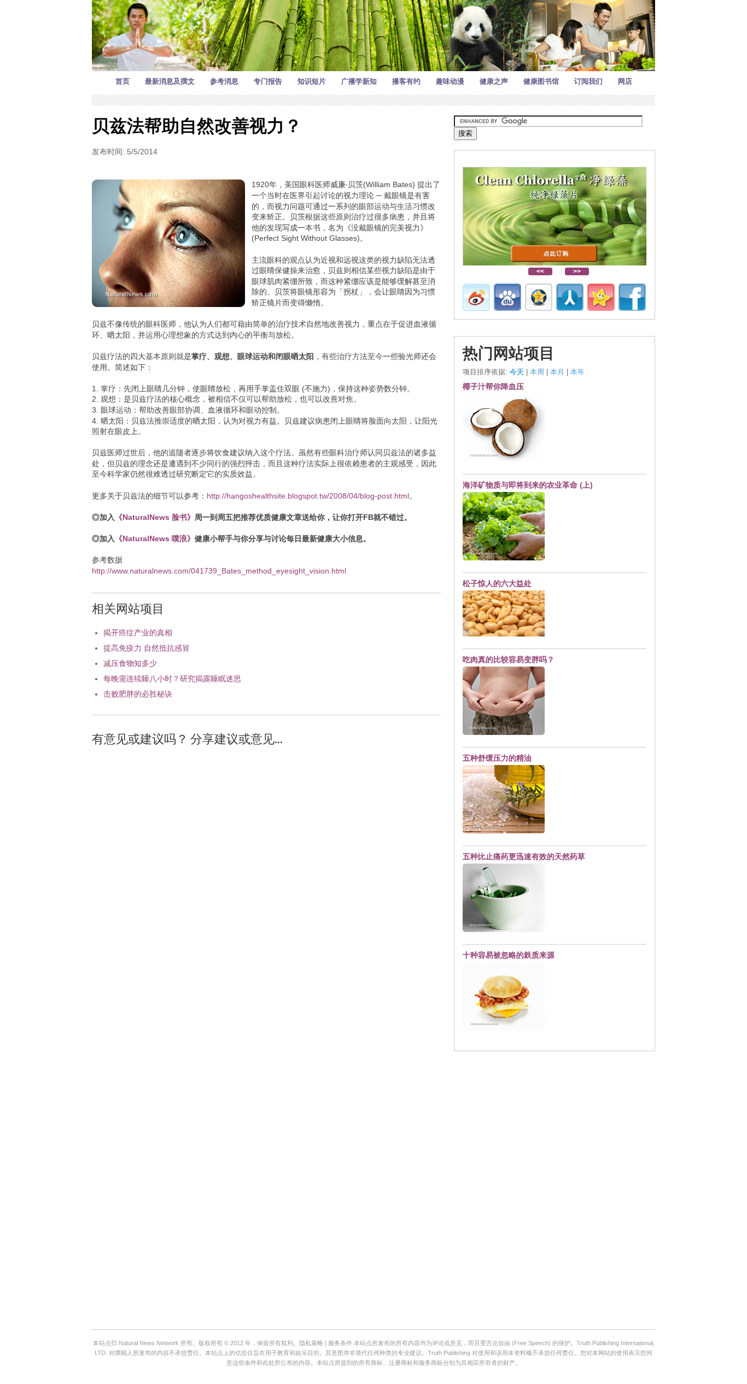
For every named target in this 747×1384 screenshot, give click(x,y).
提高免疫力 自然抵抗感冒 (146, 648)
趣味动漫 (450, 81)
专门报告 (268, 81)
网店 (625, 81)
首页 (122, 81)
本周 (537, 372)
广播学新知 (359, 81)
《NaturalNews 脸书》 (155, 517)
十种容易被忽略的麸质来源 (509, 955)
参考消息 (224, 81)
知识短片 (311, 81)
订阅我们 (588, 81)
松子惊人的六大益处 (497, 583)
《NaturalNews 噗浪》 (155, 538)
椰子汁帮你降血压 (493, 386)
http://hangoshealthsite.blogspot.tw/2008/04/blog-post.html (308, 495)
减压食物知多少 (130, 663)
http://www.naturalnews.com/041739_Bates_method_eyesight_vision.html (219, 570)
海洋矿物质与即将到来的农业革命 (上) (528, 484)
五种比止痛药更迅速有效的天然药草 (524, 856)
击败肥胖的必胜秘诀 (137, 694)
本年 (577, 372)
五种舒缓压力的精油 (497, 758)
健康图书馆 (541, 81)
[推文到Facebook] (632, 297)
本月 (557, 372)
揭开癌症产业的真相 (137, 632)
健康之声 (494, 81)
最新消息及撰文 (170, 81)
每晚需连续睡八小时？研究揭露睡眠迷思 (172, 678)
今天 (517, 372)
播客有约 (406, 81)
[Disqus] (266, 895)
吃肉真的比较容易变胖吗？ (509, 659)
